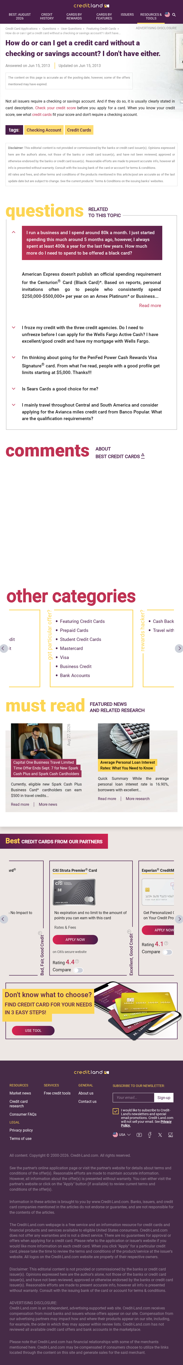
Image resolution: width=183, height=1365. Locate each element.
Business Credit (76, 666)
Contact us (87, 1101)
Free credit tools (57, 1093)
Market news (20, 1093)
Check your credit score (55, 108)
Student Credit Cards (80, 639)
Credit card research (19, 1103)
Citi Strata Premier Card (75, 870)
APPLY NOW (75, 940)
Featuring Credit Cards (82, 621)
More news (48, 804)
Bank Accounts (75, 675)
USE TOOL (33, 1030)
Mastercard (71, 648)
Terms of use (20, 1138)
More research (138, 798)
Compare (62, 969)
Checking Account (44, 130)
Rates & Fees (65, 927)
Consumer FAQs (23, 1114)
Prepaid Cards (74, 630)
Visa (64, 657)
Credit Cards (79, 130)
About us (85, 1093)
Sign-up (164, 1097)
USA (122, 1135)
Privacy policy (21, 1130)
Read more (150, 305)
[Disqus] (91, 519)
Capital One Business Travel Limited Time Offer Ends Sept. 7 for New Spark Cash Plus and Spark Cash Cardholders (46, 768)
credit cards (42, 114)
